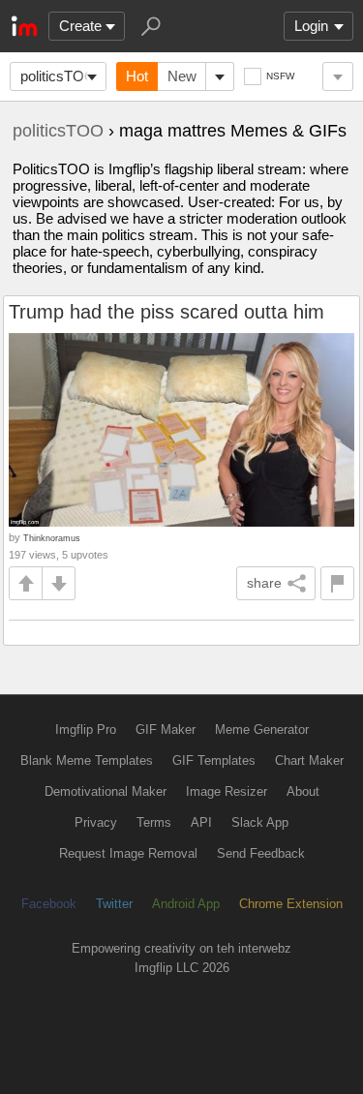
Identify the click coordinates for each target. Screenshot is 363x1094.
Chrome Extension (291, 903)
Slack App (259, 822)
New (182, 76)
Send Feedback (261, 853)
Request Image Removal (128, 853)
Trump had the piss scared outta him (166, 311)
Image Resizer (226, 791)
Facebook (48, 903)
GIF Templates (214, 760)
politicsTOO (58, 76)
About (303, 791)
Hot (137, 76)
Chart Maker (309, 760)
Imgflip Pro (85, 729)
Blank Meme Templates (86, 760)
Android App (186, 903)
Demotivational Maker (105, 791)
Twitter (114, 903)
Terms (153, 822)
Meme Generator (262, 729)
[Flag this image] (337, 583)
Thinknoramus (51, 537)
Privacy (96, 822)
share (264, 583)
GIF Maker (166, 729)
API (201, 822)
